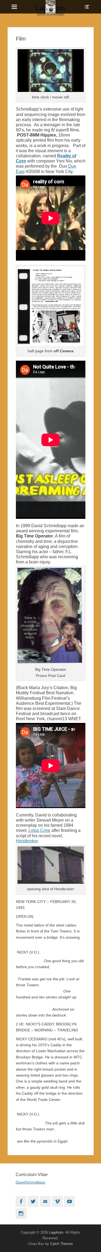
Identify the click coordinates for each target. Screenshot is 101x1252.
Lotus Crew (39, 830)
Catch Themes (61, 1244)
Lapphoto (56, 1232)
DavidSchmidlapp (30, 1182)
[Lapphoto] (51, 7)
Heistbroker (27, 841)
